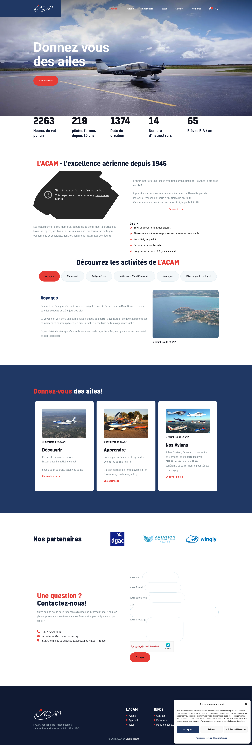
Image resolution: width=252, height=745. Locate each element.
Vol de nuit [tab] (72, 276)
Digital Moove (132, 738)
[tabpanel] (128, 313)
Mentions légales (220, 738)
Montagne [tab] (168, 276)
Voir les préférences (236, 729)
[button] (246, 704)
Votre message (138, 619)
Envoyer (140, 657)
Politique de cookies (204, 738)
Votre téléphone (139, 597)
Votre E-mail (137, 587)
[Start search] (217, 8)
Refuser (211, 729)
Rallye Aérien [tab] (99, 276)
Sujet (132, 604)
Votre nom (136, 577)
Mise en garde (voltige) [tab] (198, 276)
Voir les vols (45, 80)
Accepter (187, 729)
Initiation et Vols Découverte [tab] (134, 276)
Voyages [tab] (49, 276)
